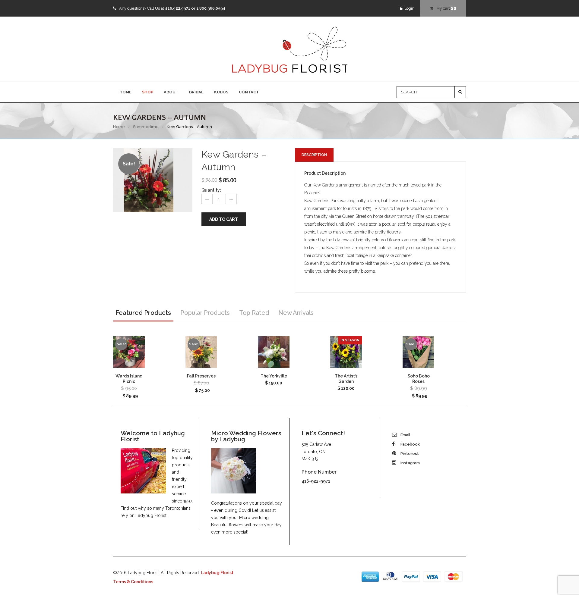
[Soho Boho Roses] (418, 352)
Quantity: (211, 190)
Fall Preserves (201, 376)
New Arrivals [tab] (296, 312)
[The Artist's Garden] (346, 352)
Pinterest (409, 453)
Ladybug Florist (217, 572)
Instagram (410, 463)
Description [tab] (314, 154)
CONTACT (249, 92)
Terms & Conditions (133, 581)
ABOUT (171, 92)
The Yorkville (274, 376)
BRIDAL (196, 92)
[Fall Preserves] (201, 352)
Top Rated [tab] (254, 312)
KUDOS (221, 92)
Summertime (146, 126)
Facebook (410, 444)
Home (119, 126)
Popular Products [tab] (205, 312)
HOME (125, 92)
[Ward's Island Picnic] (129, 352)
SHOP (147, 92)
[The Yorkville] (274, 352)
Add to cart (223, 219)
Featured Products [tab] (143, 312)
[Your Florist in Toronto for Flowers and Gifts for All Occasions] (289, 49)
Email (405, 435)
